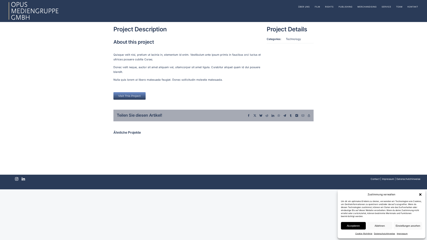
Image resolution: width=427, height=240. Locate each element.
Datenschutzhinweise (384, 233)
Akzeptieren (353, 225)
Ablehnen (380, 225)
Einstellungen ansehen (408, 225)
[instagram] (16, 179)
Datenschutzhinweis (407, 179)
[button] (420, 194)
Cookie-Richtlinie (363, 233)
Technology (293, 39)
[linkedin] (23, 179)
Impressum (402, 233)
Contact (375, 179)
